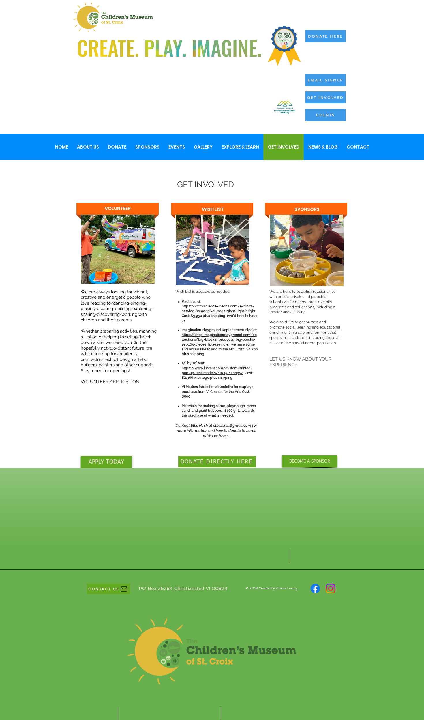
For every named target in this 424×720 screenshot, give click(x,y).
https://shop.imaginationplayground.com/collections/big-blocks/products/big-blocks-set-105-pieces (219, 339)
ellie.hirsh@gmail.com (232, 425)
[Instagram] (330, 588)
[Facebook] (315, 588)
